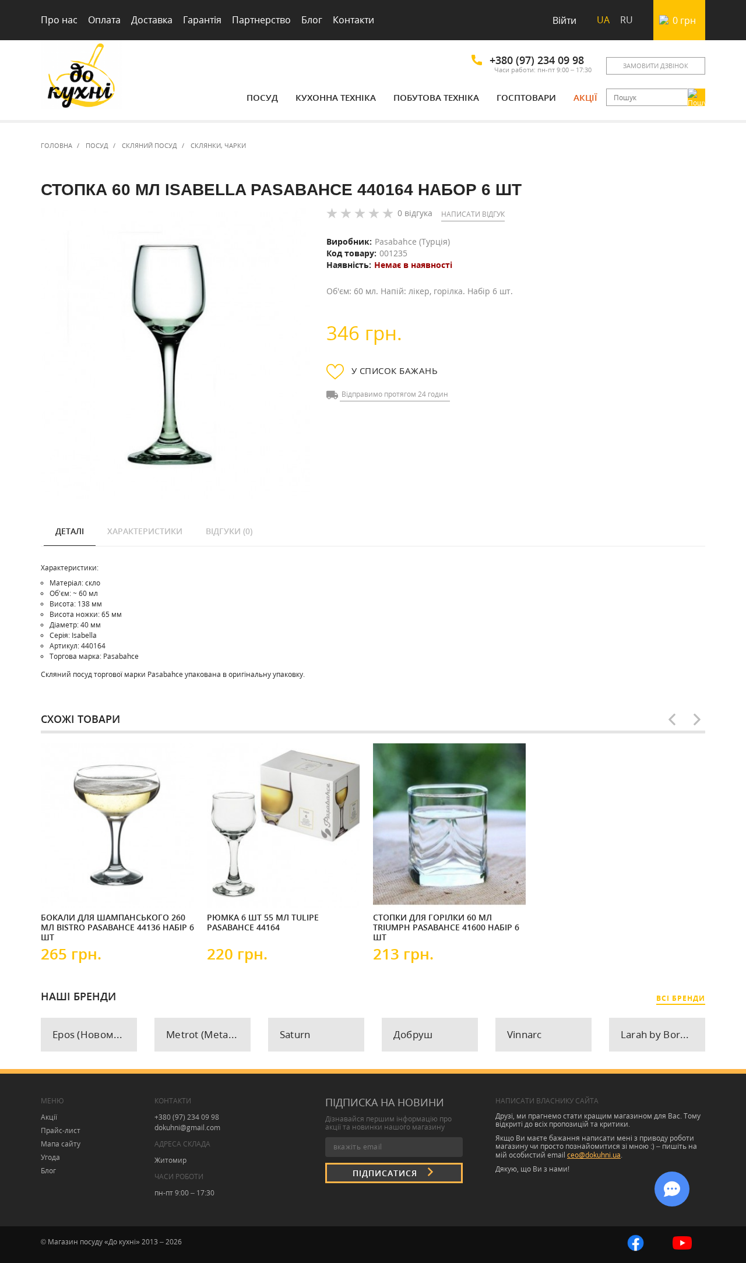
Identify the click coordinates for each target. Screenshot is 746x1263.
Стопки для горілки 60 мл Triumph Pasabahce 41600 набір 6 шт (446, 926)
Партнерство (261, 19)
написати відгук (473, 214)
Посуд (262, 97)
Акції (585, 97)
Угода (50, 1157)
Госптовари (526, 97)
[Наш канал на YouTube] (682, 1241)
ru (626, 20)
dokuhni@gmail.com (187, 1127)
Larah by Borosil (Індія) (663, 1034)
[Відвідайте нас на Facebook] (635, 1241)
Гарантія (202, 19)
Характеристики (144, 531)
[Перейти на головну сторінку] (81, 77)
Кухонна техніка (335, 97)
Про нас (59, 19)
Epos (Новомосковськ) (94, 1034)
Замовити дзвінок (655, 65)
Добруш (413, 1034)
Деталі (69, 531)
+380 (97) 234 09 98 (537, 60)
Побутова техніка (436, 97)
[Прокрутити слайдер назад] (672, 719)
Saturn (295, 1034)
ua (603, 20)
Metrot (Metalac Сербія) (208, 1034)
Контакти (353, 19)
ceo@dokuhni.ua (594, 1155)
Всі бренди (680, 998)
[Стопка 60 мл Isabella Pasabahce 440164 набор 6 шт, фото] (175, 354)
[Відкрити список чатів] (671, 1189)
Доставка (152, 19)
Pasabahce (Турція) (412, 241)
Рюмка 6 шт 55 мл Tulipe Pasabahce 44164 (263, 922)
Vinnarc (524, 1034)
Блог (311, 19)
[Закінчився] (75, 889)
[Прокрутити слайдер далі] (697, 719)
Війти (564, 20)
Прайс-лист (60, 1130)
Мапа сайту (60, 1143)
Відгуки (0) (229, 531)
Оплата (104, 19)
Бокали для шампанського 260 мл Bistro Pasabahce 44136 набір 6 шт (117, 926)
